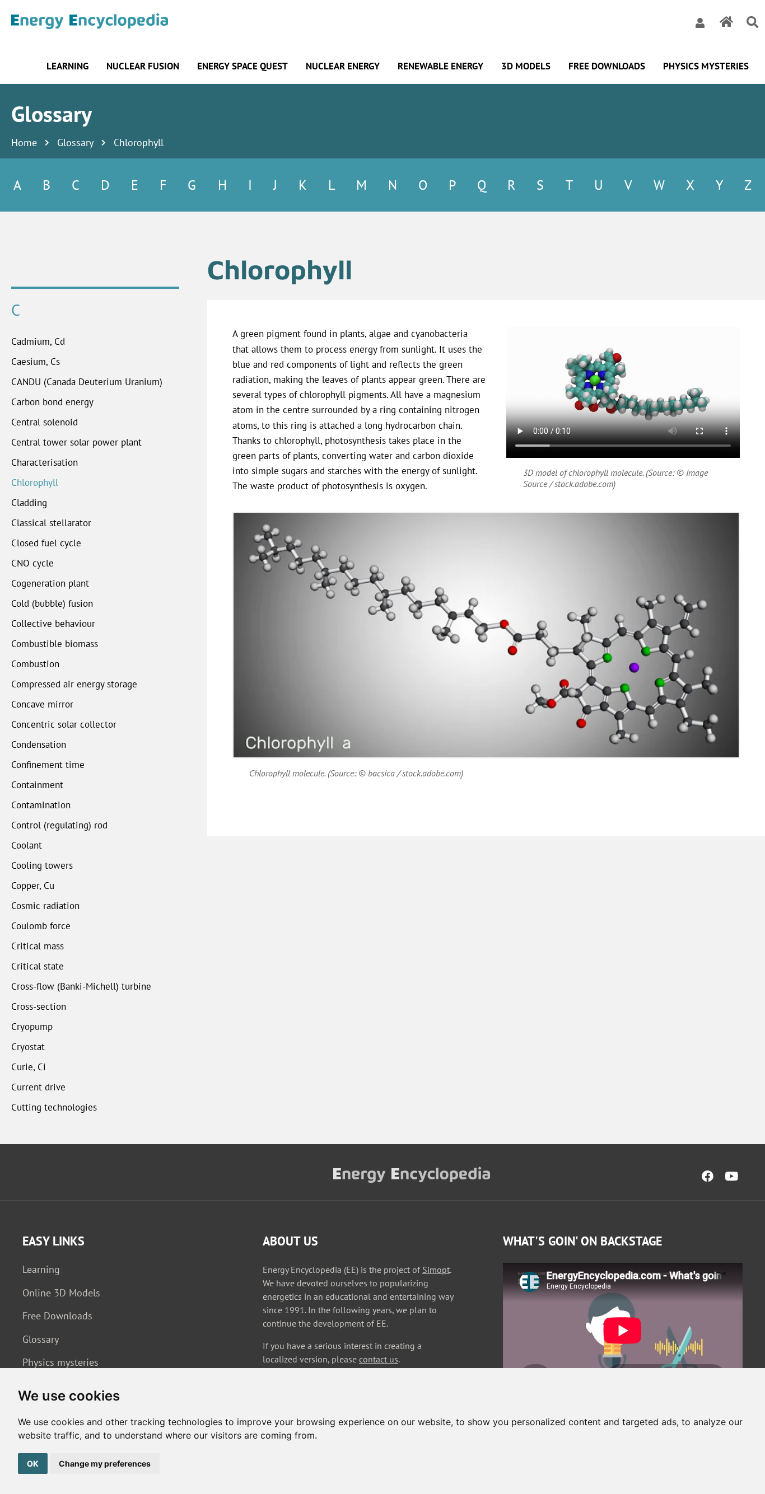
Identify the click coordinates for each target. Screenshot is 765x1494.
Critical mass (37, 946)
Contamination (41, 805)
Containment (37, 785)
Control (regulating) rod (59, 825)
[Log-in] (700, 22)
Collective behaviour (53, 623)
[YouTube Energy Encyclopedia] (731, 1177)
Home (24, 142)
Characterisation (44, 462)
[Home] (89, 22)
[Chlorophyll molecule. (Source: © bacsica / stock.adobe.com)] (486, 635)
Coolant (26, 845)
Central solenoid (44, 422)
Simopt (436, 1269)
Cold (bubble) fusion (52, 603)
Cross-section (38, 1006)
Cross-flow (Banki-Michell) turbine (81, 986)
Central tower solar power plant (76, 442)
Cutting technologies (54, 1107)
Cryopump (32, 1026)
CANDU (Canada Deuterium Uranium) (86, 382)
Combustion (35, 664)
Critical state (37, 966)
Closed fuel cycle (46, 543)
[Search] (752, 22)
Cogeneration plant (50, 583)
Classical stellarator (51, 523)
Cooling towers (42, 865)
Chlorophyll (34, 482)
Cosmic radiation (45, 906)
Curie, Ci (28, 1067)
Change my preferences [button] (105, 1463)
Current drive (38, 1087)
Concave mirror (42, 704)
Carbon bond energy (52, 402)
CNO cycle (32, 563)
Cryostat (28, 1047)
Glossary (75, 142)
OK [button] (33, 1463)
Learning (41, 1269)
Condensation (38, 744)
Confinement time (48, 764)
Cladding (29, 503)
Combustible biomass (54, 644)
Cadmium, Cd (38, 341)
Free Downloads (57, 1315)
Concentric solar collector (63, 724)
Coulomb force (41, 926)
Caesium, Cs (35, 361)
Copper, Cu (32, 885)
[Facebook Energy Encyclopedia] (707, 1177)
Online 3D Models (61, 1292)
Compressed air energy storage (74, 684)
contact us (378, 1359)
